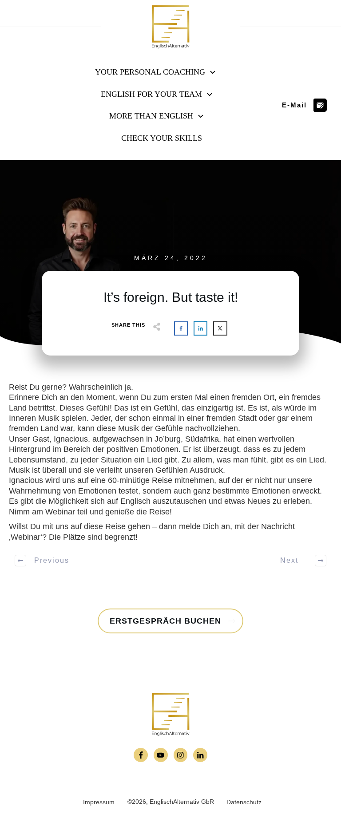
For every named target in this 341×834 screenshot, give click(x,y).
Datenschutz (244, 802)
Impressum (99, 802)
